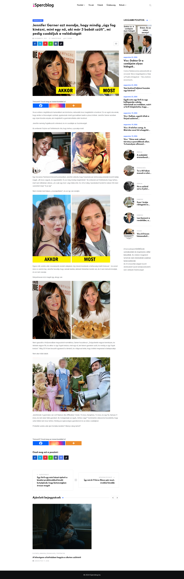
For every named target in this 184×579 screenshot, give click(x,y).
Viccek (91, 5)
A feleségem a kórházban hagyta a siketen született (57, 557)
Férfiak (139, 152)
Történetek (60, 553)
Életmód (36, 553)
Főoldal (80, 5)
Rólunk (121, 5)
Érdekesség (111, 5)
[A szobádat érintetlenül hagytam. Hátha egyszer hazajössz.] (129, 155)
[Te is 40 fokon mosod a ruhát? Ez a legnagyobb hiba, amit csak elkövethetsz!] (129, 170)
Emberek (43, 553)
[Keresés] (150, 5)
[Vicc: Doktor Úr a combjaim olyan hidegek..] (137, 39)
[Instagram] (57, 105)
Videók (100, 5)
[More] (74, 105)
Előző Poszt (44, 474)
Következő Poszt (105, 477)
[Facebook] (41, 105)
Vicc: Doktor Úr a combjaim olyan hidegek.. (133, 64)
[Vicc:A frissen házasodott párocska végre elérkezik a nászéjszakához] (129, 233)
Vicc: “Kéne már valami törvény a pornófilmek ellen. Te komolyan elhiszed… (137, 141)
